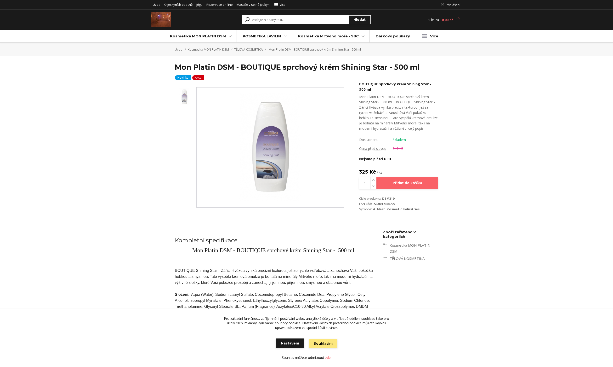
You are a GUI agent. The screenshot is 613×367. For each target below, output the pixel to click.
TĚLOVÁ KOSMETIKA (248, 49)
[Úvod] (180, 19)
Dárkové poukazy (393, 36)
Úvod (156, 4)
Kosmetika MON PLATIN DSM (198, 36)
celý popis (416, 128)
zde (328, 357)
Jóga (199, 4)
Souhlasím (323, 343)
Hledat (359, 19)
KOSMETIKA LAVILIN (262, 36)
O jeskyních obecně (178, 4)
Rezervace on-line (219, 4)
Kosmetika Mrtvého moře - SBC (328, 36)
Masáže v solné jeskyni (253, 4)
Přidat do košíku (407, 183)
